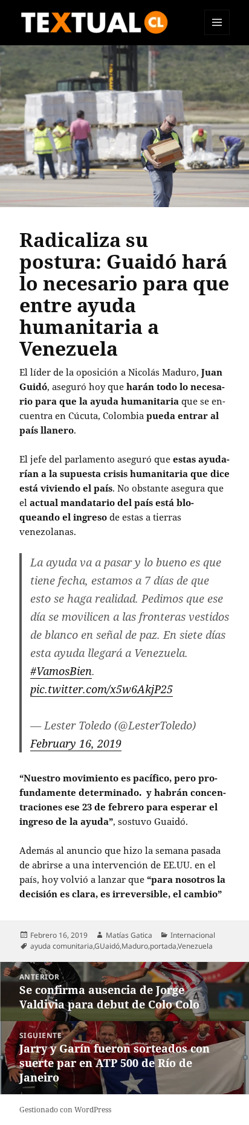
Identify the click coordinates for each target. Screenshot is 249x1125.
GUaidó (107, 946)
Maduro (134, 946)
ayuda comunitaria (61, 946)
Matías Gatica (129, 935)
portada (163, 946)
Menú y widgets (217, 34)
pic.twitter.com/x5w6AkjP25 (101, 689)
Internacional (192, 935)
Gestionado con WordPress (65, 1109)
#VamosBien (61, 671)
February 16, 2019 (75, 743)
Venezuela (195, 946)
